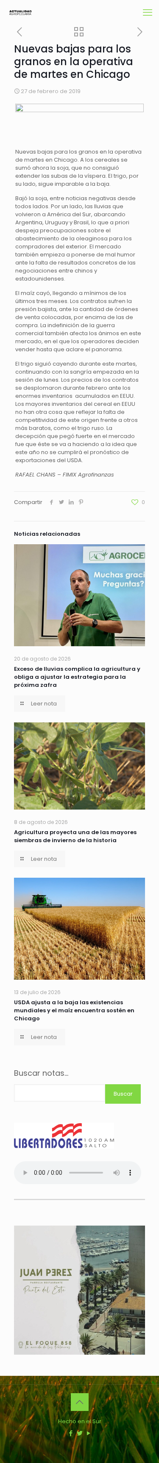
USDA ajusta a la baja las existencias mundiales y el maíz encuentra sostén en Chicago (74, 1010)
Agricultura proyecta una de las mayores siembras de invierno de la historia (75, 836)
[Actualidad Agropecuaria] (20, 12)
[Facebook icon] (70, 1433)
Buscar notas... (41, 1073)
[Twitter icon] (79, 1433)
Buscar (123, 1094)
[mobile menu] (147, 13)
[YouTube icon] (88, 1433)
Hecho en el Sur (79, 1421)
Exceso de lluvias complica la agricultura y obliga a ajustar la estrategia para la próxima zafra (77, 677)
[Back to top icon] (80, 1402)
